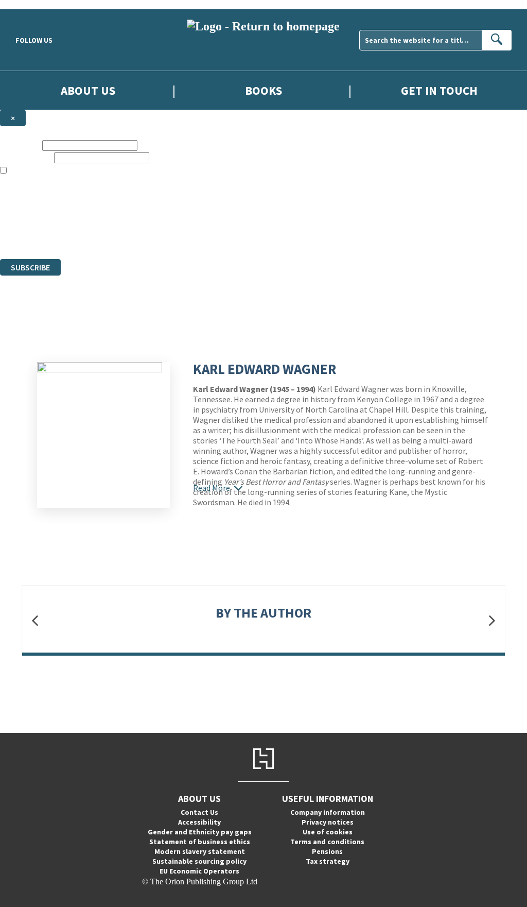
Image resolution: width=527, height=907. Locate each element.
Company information (327, 812)
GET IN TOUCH (439, 90)
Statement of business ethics (199, 841)
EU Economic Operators (199, 871)
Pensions (327, 851)
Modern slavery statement (199, 851)
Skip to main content (33, 4)
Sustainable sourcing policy (199, 861)
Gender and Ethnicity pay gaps (200, 831)
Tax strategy (327, 861)
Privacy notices (328, 822)
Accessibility (199, 822)
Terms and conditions (327, 841)
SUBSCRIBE (30, 267)
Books (263, 90)
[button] (35, 620)
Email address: (26, 157)
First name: (20, 145)
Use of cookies (328, 831)
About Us (88, 90)
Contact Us (199, 812)
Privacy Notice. (204, 235)
